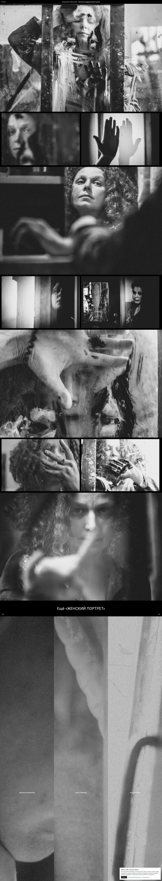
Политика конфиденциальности (134, 877)
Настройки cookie (145, 877)
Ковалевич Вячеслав (69, 2)
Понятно (124, 877)
